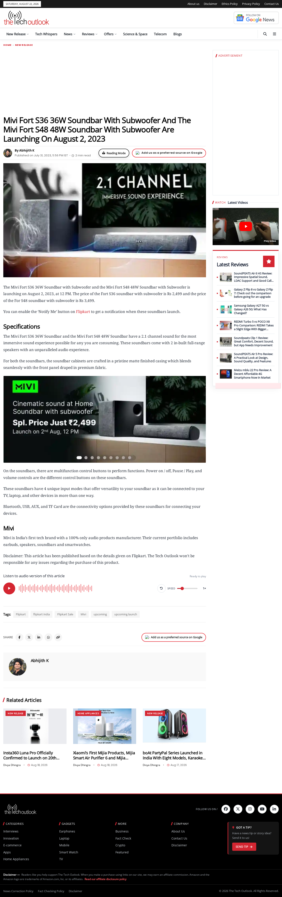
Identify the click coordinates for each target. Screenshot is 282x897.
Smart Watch (68, 852)
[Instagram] (250, 809)
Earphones (67, 831)
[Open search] (265, 34)
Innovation (11, 838)
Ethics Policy (230, 4)
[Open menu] (274, 34)
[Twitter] (238, 809)
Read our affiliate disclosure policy (105, 879)
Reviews (88, 34)
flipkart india (41, 614)
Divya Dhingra (12, 765)
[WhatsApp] (48, 637)
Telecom (160, 34)
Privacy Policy (251, 4)
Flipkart (82, 311)
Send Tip (242, 847)
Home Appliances (88, 713)
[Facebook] (19, 637)
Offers (108, 34)
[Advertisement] (104, 81)
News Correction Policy (18, 891)
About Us (178, 831)
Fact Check (123, 838)
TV (61, 859)
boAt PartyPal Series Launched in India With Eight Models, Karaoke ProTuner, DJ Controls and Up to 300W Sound (173, 755)
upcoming (100, 614)
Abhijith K (40, 660)
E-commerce (12, 845)
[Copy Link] (58, 637)
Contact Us (271, 4)
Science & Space (135, 34)
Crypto (120, 845)
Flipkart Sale (65, 614)
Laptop (64, 838)
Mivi (83, 614)
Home (7, 45)
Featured (122, 852)
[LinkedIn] (39, 637)
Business (122, 831)
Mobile (64, 845)
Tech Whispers (46, 34)
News (68, 34)
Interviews (11, 831)
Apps (7, 852)
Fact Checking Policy (51, 891)
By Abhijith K (24, 150)
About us (193, 4)
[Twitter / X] (29, 637)
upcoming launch (125, 614)
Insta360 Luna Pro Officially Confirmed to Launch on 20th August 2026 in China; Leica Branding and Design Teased (29, 755)
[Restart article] (161, 588)
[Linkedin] (274, 809)
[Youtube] (262, 809)
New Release (16, 34)
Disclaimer (210, 4)
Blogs (177, 34)
